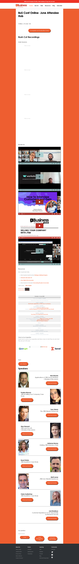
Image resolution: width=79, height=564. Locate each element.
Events (31, 5)
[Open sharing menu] (57, 163)
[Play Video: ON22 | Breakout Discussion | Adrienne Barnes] (39, 201)
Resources (48, 5)
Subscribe (59, 5)
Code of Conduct (19, 558)
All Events (29, 549)
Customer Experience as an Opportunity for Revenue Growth (41, 309)
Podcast (41, 553)
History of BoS (18, 549)
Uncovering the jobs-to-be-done (41, 282)
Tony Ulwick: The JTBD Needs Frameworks (39, 314)
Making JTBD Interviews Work (43, 319)
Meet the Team (19, 551)
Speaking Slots (30, 551)
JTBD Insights (28, 285)
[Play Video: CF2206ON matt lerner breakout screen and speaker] (39, 251)
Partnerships (30, 553)
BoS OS (36, 5)
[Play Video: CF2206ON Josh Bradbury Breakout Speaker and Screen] (39, 176)
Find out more (52, 383)
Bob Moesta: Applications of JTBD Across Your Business (39, 303)
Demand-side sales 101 (26, 277)
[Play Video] (19, 163)
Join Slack (23, 364)
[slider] (37, 163)
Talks (41, 5)
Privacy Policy (18, 553)
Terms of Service (19, 555)
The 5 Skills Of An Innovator (27, 280)
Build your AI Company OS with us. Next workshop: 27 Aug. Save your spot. (39, 1)
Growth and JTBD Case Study (43, 308)
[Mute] (52, 163)
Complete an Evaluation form (39, 30)
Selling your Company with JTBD (46, 318)
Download (27, 288)
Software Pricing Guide (44, 558)
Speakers (41, 551)
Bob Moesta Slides (21, 288)
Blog (54, 5)
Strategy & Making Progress (41, 275)
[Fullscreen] (59, 163)
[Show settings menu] (54, 163)
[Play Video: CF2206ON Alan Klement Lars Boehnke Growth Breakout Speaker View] (39, 154)
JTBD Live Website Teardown (42, 320)
